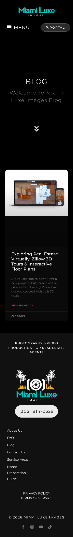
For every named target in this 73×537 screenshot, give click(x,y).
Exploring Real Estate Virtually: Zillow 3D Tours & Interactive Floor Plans (34, 261)
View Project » (22, 305)
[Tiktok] (50, 527)
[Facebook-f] (23, 527)
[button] (18, 27)
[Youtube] (41, 527)
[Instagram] (32, 527)
